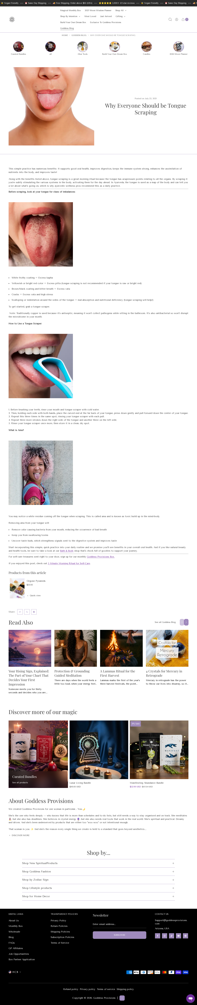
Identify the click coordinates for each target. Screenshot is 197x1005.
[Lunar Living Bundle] (99, 750)
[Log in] (177, 19)
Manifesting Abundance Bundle (147, 783)
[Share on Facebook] (20, 612)
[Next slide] (186, 622)
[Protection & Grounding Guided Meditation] (75, 648)
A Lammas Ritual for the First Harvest (117, 673)
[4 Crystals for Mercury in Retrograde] (167, 648)
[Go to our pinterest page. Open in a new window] (185, 936)
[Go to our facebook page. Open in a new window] (157, 936)
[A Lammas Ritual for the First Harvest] (121, 648)
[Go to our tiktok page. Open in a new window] (171, 936)
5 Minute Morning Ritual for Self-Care (69, 563)
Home (65, 35)
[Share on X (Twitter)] (27, 612)
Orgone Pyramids (36, 581)
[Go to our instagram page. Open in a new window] (164, 936)
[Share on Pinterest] (34, 612)
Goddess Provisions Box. (101, 556)
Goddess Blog (79, 35)
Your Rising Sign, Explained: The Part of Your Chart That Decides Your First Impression (29, 677)
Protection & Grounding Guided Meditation (72, 673)
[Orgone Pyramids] (17, 588)
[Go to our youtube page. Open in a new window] (178, 936)
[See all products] (38, 754)
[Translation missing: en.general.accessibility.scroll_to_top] (122, 998)
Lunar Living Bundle (80, 783)
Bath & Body (67, 550)
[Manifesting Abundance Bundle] (159, 750)
